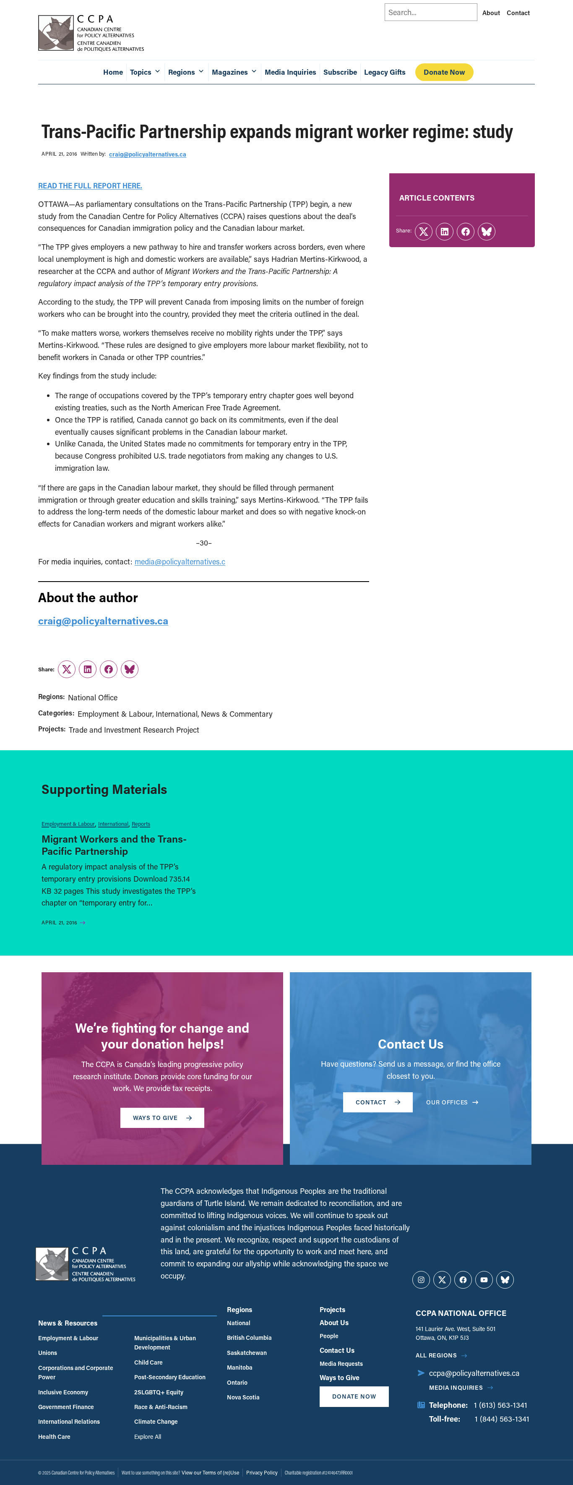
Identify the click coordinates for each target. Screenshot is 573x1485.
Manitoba (240, 1367)
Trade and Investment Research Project (134, 730)
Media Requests (341, 1364)
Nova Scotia (243, 1397)
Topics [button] (140, 72)
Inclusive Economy (63, 1392)
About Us (334, 1322)
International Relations (69, 1421)
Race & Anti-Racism (161, 1407)
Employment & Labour (115, 714)
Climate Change (156, 1421)
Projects (332, 1309)
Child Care (148, 1362)
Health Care (54, 1437)
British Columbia (249, 1337)
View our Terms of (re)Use (210, 1472)
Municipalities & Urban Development (165, 1342)
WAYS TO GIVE (155, 1118)
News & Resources (67, 1322)
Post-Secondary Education (170, 1377)
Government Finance (66, 1407)
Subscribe (340, 72)
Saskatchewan (247, 1353)
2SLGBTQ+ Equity (158, 1392)
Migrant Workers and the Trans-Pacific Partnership (114, 844)
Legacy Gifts (385, 72)
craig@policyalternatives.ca (147, 154)
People (329, 1336)
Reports (141, 823)
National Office (92, 697)
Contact (518, 12)
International (177, 714)
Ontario (237, 1382)
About (491, 12)
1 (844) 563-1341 (502, 1419)
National (238, 1323)
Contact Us (337, 1350)
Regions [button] (181, 72)
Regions (239, 1309)
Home (113, 72)
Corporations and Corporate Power (75, 1372)
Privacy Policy (262, 1472)
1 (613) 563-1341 (500, 1405)
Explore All (147, 1437)
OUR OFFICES (447, 1102)
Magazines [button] (230, 72)
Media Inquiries (290, 72)
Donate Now (444, 72)
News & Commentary (237, 714)
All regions (436, 1355)
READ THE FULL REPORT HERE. (90, 185)
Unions (47, 1353)
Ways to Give (339, 1377)
